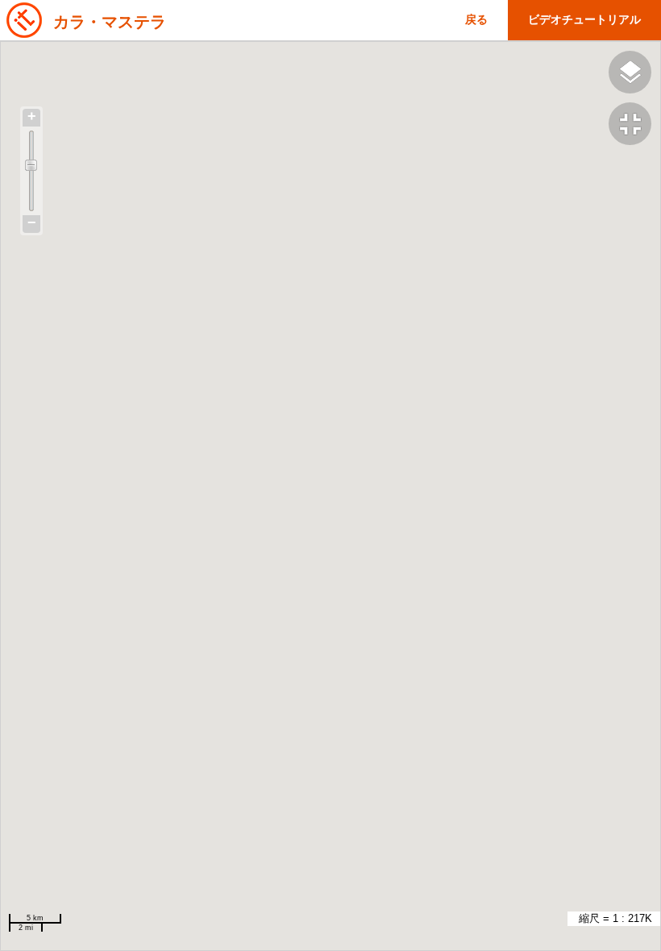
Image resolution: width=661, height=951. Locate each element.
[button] (634, 125)
